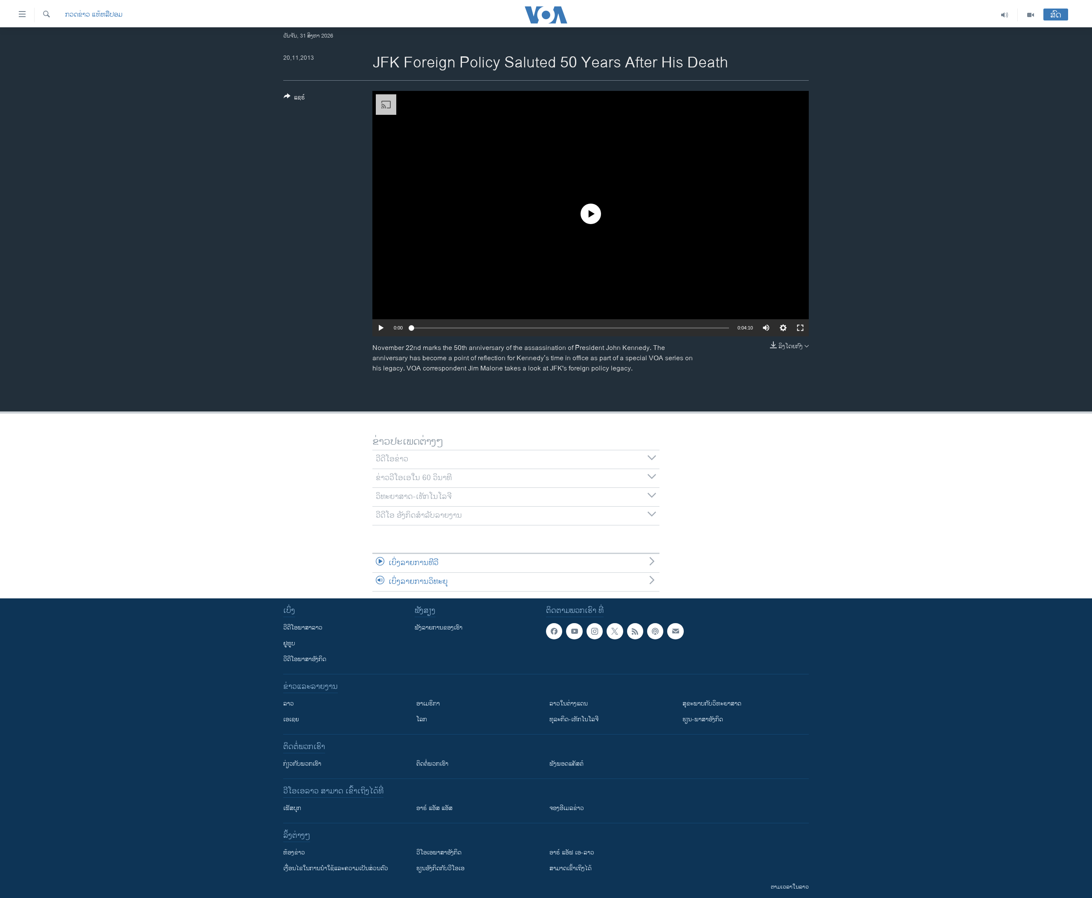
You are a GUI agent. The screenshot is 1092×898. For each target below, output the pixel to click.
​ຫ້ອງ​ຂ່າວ (294, 852)
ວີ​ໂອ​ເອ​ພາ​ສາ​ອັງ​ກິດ (439, 852)
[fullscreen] (800, 327)
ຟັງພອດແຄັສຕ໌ (566, 763)
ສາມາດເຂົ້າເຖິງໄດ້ (570, 868)
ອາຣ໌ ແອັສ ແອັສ (434, 808)
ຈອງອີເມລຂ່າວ (566, 808)
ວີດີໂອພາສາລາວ (302, 627)
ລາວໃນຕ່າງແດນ (568, 703)
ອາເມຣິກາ (428, 703)
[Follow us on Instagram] (595, 631)
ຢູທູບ (289, 643)
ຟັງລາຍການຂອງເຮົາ (438, 627)
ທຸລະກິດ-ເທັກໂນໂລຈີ (573, 719)
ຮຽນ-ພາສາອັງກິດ (702, 719)
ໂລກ (421, 719)
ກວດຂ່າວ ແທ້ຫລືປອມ (93, 15)
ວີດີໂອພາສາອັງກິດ (304, 659)
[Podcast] (655, 631)
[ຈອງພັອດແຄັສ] (675, 631)
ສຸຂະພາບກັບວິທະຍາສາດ (711, 703)
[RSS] (635, 631)
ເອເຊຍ (291, 719)
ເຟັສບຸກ (292, 808)
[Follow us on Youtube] (574, 631)
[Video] (1030, 15)
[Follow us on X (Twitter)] (615, 631)
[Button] (294, 99)
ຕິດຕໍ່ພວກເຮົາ (432, 763)
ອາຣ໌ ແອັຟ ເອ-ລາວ (571, 852)
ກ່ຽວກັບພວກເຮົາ (302, 763)
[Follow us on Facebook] (554, 631)
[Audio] (1005, 15)
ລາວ (288, 703)
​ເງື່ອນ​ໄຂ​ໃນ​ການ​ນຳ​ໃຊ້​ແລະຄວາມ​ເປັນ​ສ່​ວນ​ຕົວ (335, 868)
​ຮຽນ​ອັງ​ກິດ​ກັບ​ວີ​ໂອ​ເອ (440, 868)
